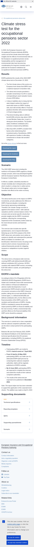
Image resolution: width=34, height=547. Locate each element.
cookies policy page (13, 524)
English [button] (21, 7)
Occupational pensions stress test (14, 18)
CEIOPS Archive (6, 512)
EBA (2, 504)
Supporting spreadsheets (12, 422)
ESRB (3, 509)
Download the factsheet (10, 154)
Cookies (4, 488)
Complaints (5, 466)
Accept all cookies (13, 537)
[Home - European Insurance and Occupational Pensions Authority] (10, 7)
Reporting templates (11, 409)
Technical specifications (12, 402)
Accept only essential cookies (17, 542)
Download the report (9, 148)
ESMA (3, 506)
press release (12, 143)
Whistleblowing (6, 485)
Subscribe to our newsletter (10, 493)
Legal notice (5, 490)
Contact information (7, 455)
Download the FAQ (9, 160)
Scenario (7, 429)
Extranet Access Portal (8, 501)
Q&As (6, 416)
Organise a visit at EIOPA (9, 461)
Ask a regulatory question (9, 458)
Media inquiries (6, 464)
